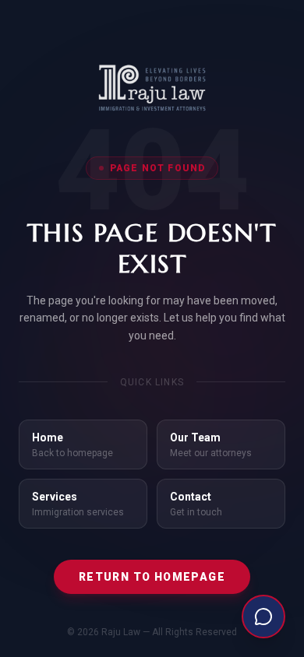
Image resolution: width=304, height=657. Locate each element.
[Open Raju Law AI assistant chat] (263, 616)
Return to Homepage (152, 577)
